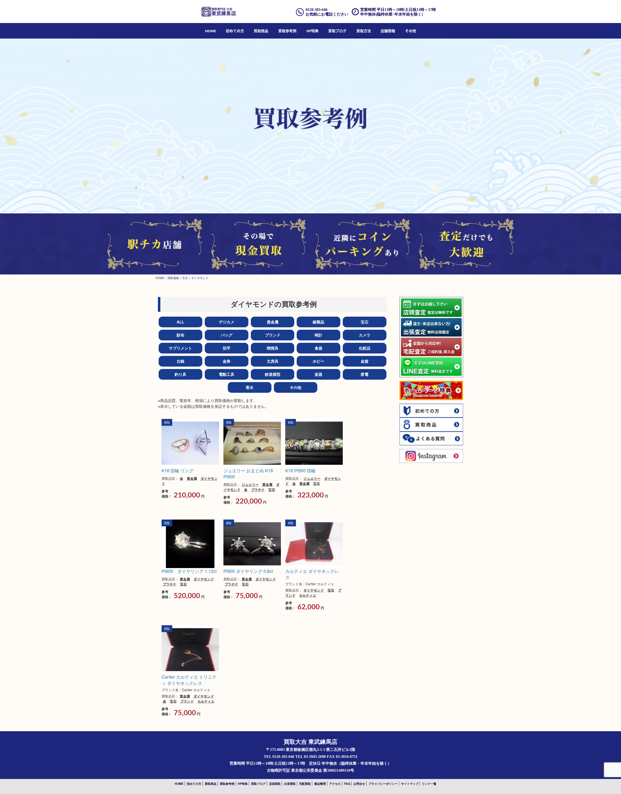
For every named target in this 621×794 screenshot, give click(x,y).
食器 (318, 348)
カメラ (364, 335)
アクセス (335, 783)
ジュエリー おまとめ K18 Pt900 (248, 473)
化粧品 (364, 348)
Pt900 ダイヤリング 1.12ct (189, 571)
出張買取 (290, 783)
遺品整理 (320, 783)
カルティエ (307, 595)
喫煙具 (272, 348)
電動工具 (226, 374)
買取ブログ (337, 30)
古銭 (180, 361)
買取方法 (363, 30)
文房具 (272, 361)
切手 (226, 348)
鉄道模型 (272, 374)
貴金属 (272, 322)
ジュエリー (250, 484)
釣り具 (180, 374)
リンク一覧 (429, 783)
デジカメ (226, 322)
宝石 (364, 322)
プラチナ (258, 489)
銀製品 (318, 322)
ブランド (272, 335)
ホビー (318, 361)
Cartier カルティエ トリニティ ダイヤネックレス (189, 680)
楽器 (318, 374)
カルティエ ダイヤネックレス (312, 574)
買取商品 (261, 30)
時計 (318, 335)
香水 (249, 387)
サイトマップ (409, 783)
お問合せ (359, 783)
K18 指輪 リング (178, 470)
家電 (364, 374)
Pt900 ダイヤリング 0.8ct (248, 571)
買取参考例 (287, 30)
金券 (226, 361)
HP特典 (312, 30)
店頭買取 (275, 783)
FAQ (347, 783)
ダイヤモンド (204, 579)
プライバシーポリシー (383, 783)
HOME (210, 30)
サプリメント (180, 348)
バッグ (226, 335)
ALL (180, 322)
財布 (180, 335)
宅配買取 (305, 783)
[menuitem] (210, 30)
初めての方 (235, 30)
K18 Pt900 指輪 (300, 470)
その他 (295, 387)
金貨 (364, 361)
